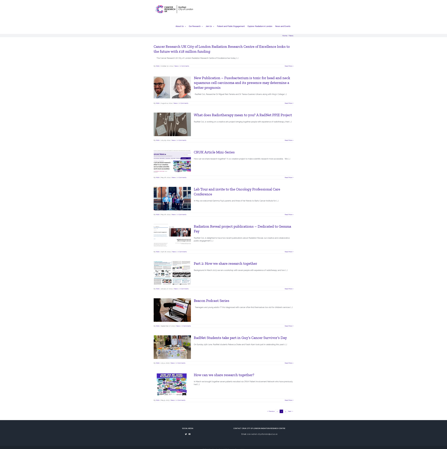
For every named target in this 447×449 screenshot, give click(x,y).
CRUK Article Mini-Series (214, 152)
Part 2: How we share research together (225, 263)
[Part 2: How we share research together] (172, 273)
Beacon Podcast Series (211, 300)
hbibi (157, 66)
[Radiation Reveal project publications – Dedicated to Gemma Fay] (172, 236)
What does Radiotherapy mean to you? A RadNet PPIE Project (243, 115)
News (176, 66)
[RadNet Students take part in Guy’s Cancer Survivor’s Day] (172, 347)
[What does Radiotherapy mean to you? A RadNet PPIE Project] (172, 124)
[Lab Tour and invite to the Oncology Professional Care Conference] (172, 198)
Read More (288, 66)
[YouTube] (189, 434)
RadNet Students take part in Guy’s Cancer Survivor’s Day (240, 337)
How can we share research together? (224, 375)
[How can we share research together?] (172, 384)
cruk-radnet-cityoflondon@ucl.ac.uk (262, 434)
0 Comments (184, 66)
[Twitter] (186, 434)
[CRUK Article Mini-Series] (172, 161)
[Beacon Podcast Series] (172, 310)
